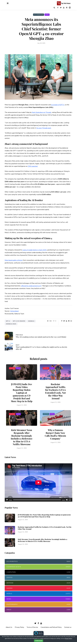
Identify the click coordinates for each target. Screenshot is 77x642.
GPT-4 (8, 321)
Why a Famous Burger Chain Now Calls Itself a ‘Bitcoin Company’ (55, 434)
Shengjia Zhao (11, 324)
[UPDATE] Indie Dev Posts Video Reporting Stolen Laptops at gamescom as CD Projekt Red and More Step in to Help (21, 393)
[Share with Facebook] (62, 321)
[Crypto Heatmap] (70, 8)
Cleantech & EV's (38, 567)
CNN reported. (33, 166)
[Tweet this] (64, 321)
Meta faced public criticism (14, 260)
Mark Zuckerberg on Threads (41, 112)
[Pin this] (69, 321)
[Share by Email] (71, 321)
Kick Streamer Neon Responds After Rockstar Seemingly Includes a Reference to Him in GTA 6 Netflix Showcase (21, 437)
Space (38, 610)
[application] (38, 482)
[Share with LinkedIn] (66, 321)
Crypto (45, 414)
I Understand (38, 640)
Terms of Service (32, 627)
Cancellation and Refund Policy (51, 627)
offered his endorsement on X (31, 286)
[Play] (7, 500)
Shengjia (31, 321)
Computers (38, 572)
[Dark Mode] (67, 8)
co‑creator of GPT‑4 (57, 105)
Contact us (67, 627)
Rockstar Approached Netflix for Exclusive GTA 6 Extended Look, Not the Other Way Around (55, 391)
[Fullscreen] (70, 500)
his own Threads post (43, 128)
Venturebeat (14, 311)
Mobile (38, 593)
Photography (38, 604)
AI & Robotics (38, 14)
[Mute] (67, 500)
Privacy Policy (19, 627)
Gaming (12, 368)
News (47, 14)
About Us (9, 627)
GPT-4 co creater (19, 321)
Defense (38, 583)
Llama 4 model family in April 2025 (34, 250)
